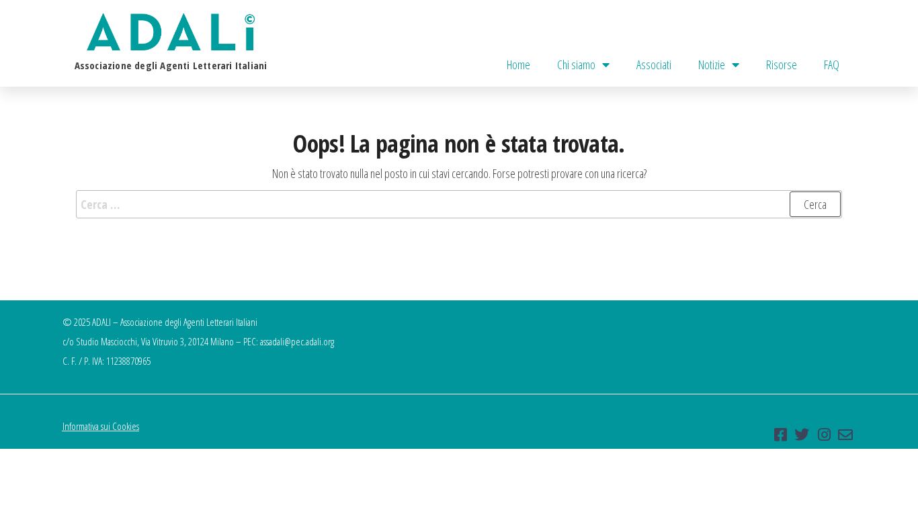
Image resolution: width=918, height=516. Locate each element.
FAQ (831, 64)
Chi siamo (576, 64)
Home (518, 64)
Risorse (781, 64)
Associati (653, 64)
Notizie (711, 64)
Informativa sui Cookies (100, 426)
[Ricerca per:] (459, 204)
